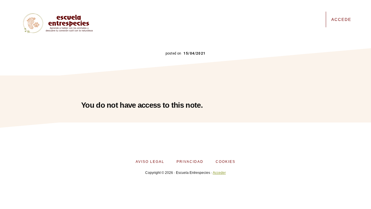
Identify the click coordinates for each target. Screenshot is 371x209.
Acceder (219, 173)
